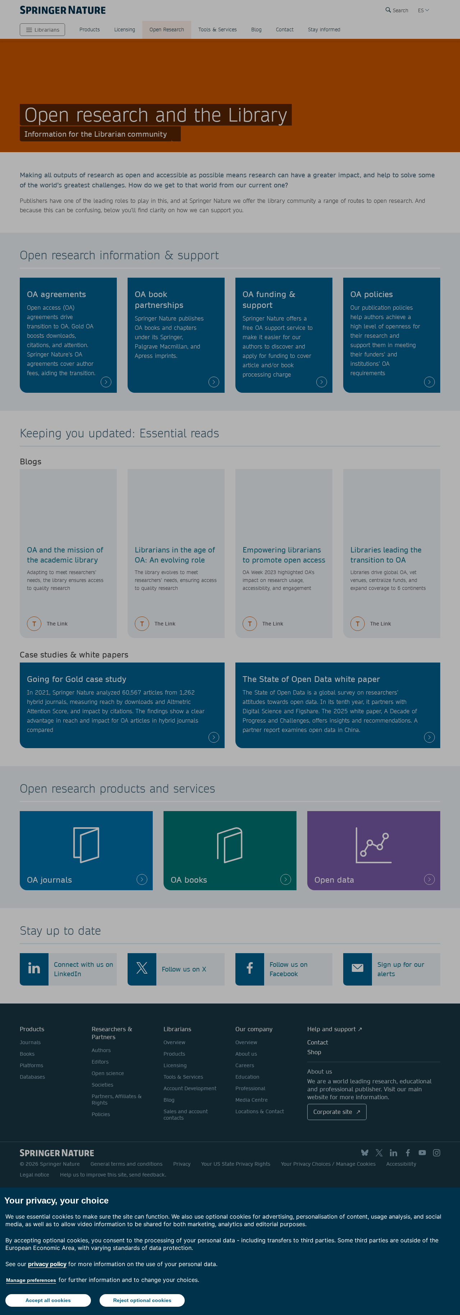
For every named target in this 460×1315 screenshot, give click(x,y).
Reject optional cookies (142, 1300)
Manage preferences (31, 1280)
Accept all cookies (48, 1300)
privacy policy (47, 1264)
